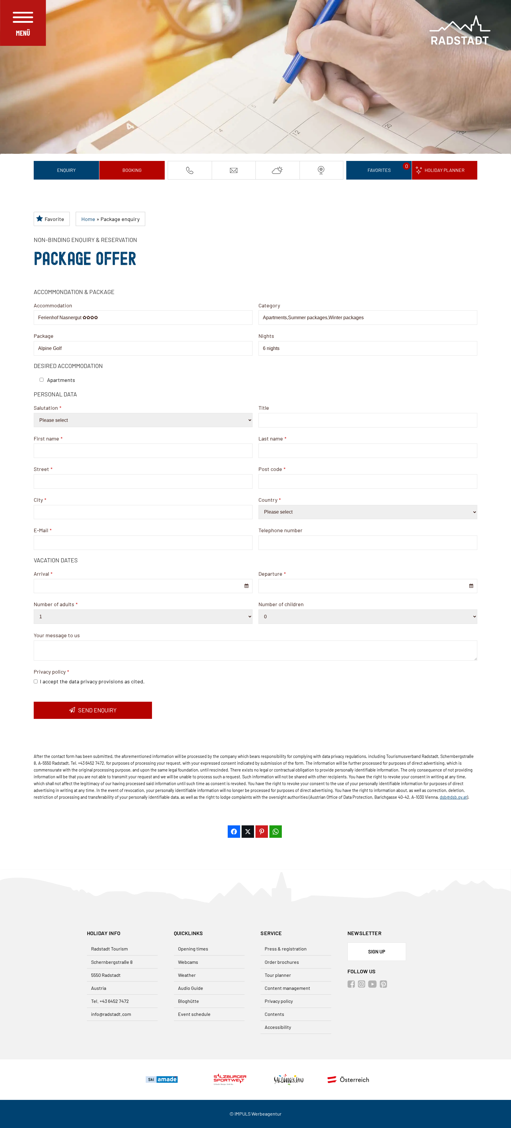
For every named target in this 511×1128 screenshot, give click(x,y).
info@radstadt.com (111, 1014)
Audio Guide (190, 988)
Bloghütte (188, 1001)
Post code (271, 469)
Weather (187, 975)
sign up (376, 951)
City (40, 499)
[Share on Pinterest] (262, 831)
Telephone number (280, 530)
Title (263, 407)
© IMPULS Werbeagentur (255, 1113)
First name (48, 438)
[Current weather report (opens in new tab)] (278, 170)
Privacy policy (51, 671)
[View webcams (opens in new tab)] (321, 170)
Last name (272, 438)
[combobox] (143, 586)
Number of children (281, 604)
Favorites (379, 170)
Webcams (188, 962)
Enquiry (66, 170)
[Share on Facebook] (234, 831)
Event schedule (194, 1014)
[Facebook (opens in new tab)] (352, 986)
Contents (274, 1014)
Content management (287, 988)
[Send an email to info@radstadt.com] (234, 170)
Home (88, 219)
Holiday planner (445, 170)
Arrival (43, 573)
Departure (272, 573)
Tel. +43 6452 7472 (110, 1001)
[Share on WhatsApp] (275, 831)
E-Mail (42, 530)
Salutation (47, 407)
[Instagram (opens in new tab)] (362, 986)
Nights (266, 336)
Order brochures (282, 962)
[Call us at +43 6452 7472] (190, 170)
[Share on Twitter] (248, 831)
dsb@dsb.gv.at (453, 797)
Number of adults (55, 604)
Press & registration (286, 948)
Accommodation (53, 305)
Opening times (193, 948)
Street (43, 469)
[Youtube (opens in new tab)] (373, 986)
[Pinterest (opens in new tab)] (384, 986)
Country (269, 499)
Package (44, 336)
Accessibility (278, 1027)
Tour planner (278, 975)
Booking (132, 170)
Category (269, 305)
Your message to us (57, 635)
